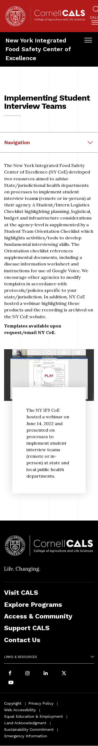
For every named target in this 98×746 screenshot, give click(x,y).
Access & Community (38, 616)
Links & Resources (20, 657)
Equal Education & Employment (33, 716)
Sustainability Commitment (29, 729)
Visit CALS (21, 592)
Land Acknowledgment (25, 723)
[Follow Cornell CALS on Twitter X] (64, 673)
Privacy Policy (40, 703)
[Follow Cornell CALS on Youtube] (10, 682)
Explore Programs (33, 604)
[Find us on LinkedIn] (46, 673)
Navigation (17, 142)
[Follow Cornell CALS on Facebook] (9, 673)
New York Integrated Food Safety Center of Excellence (38, 49)
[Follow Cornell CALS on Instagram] (27, 673)
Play (51, 378)
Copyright (13, 703)
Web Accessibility (20, 710)
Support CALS (27, 628)
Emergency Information (25, 736)
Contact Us (22, 640)
